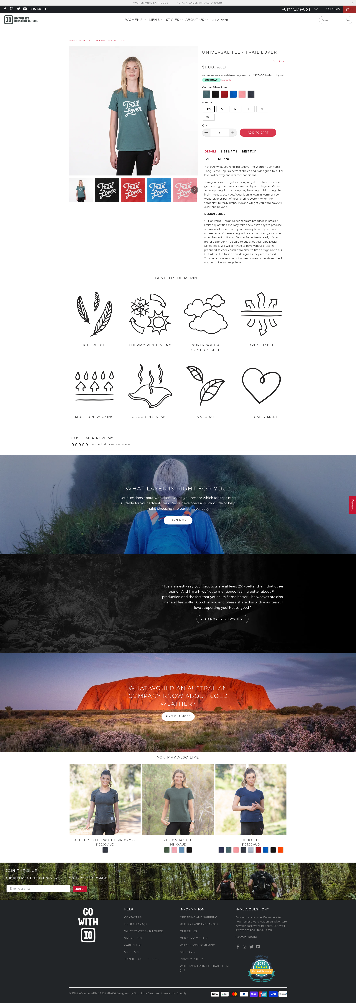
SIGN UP (214, 513)
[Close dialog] (223, 472)
